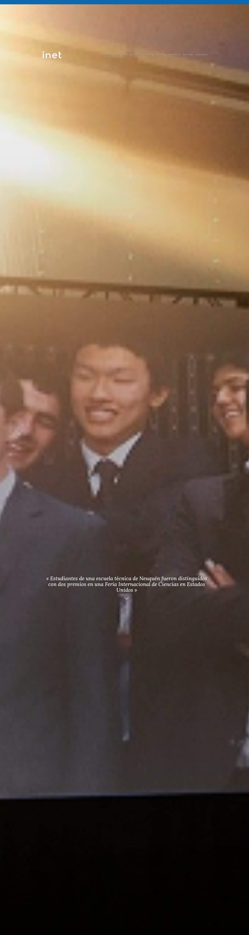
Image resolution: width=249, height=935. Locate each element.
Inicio (108, 55)
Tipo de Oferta (143, 55)
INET (55, 54)
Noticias (188, 55)
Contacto (201, 55)
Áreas (160, 55)
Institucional (122, 55)
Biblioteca (174, 55)
